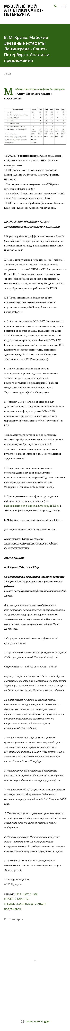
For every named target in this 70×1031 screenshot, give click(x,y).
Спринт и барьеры (16, 899)
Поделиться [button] (12, 909)
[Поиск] (56, 6)
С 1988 (34, 894)
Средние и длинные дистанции (25, 903)
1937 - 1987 (22, 894)
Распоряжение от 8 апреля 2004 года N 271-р (31, 505)
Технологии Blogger (37, 1021)
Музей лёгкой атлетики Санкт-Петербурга (23, 10)
